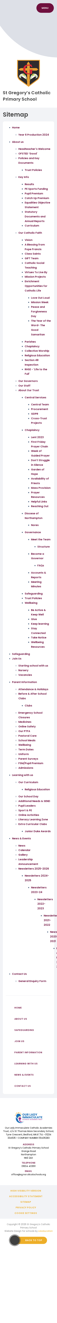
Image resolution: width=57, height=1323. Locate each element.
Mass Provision (41, 488)
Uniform (23, 754)
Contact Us (19, 974)
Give (34, 619)
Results (29, 184)
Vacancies (25, 675)
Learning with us (22, 775)
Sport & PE (25, 810)
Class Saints (33, 254)
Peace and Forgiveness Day (39, 311)
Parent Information (24, 682)
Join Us (16, 658)
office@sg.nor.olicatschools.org (28, 1174)
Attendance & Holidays (33, 689)
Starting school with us (33, 665)
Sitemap (25, 1202)
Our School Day (28, 796)
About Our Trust (28, 390)
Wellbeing (31, 603)
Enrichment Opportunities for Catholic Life (36, 286)
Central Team (40, 404)
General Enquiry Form (32, 981)
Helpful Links (39, 501)
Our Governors (28, 381)
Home (16, 127)
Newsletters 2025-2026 (33, 868)
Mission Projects (35, 277)
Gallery (23, 855)
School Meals (26, 740)
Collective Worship (37, 351)
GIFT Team (31, 258)
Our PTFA (24, 731)
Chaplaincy (32, 346)
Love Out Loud (40, 298)
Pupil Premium (34, 193)
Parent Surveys (28, 759)
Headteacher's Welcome (34, 149)
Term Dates (26, 749)
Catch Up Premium (37, 198)
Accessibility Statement (26, 1196)
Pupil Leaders (27, 806)
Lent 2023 (37, 437)
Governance (33, 532)
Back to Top (33, 1240)
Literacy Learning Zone (33, 819)
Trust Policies (33, 170)
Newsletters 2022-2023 (45, 903)
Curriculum (32, 225)
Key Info (23, 177)
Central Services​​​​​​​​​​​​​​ (35, 397)
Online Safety (27, 726)
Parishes (30, 342)
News (21, 845)
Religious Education (37, 355)
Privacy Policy (26, 1207)
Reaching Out (39, 506)
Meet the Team (41, 539)
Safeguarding (34, 593)
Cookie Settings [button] (26, 1213)
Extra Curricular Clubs (32, 824)
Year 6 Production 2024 (33, 135)
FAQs (40, 565)
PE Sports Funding (36, 189)
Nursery (23, 670)
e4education (45, 1231)
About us (18, 142)
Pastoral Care (27, 736)
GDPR (34, 414)
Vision (28, 240)
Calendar (24, 850)
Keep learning (40, 624)
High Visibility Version (25, 1190)
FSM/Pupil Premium (30, 763)
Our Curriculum (28, 782)
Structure (43, 546)
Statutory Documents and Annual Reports (35, 216)
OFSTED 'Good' (27, 153)
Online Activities (28, 815)
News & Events (21, 838)
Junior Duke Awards (38, 831)
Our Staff (24, 385)
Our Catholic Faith (30, 233)
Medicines (24, 722)
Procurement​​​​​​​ (39, 409)
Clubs (28, 705)
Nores (35, 525)
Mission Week (39, 302)
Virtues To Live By (36, 272)
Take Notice (38, 637)
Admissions (25, 768)
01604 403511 (28, 1166)
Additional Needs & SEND (34, 801)
